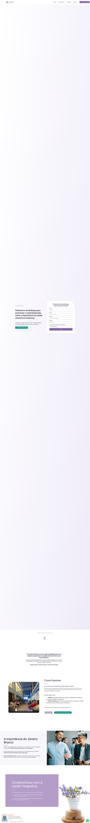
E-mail (50, 312)
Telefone (51, 316)
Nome (50, 308)
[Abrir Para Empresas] (64, 2)
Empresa (51, 320)
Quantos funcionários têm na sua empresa (57, 324)
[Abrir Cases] (76, 2)
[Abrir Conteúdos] (71, 2)
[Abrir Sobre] (56, 2)
